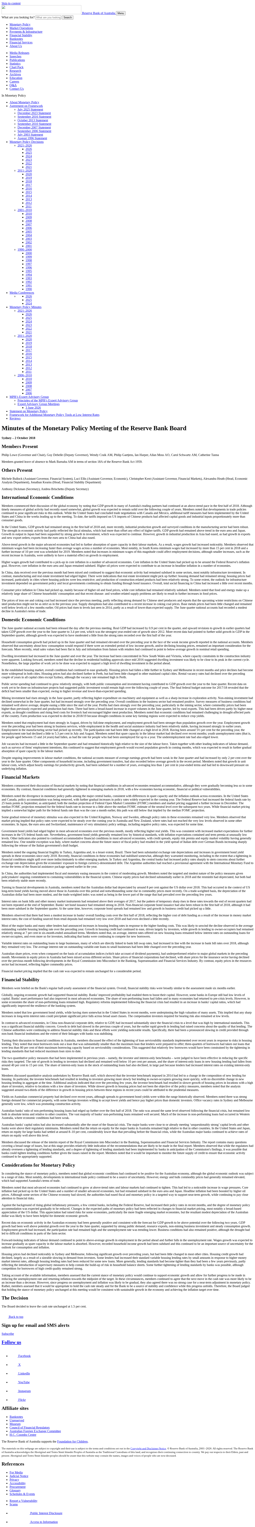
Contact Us (17, 88)
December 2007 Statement (34, 127)
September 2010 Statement (34, 124)
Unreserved (17, 1420)
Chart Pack (17, 67)
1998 (29, 260)
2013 (29, 199)
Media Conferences (22, 292)
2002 (29, 242)
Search (68, 17)
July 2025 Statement (30, 109)
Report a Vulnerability (23, 1500)
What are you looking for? (18, 17)
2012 (29, 203)
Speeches (15, 56)
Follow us (11, 1342)
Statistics (15, 63)
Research (15, 70)
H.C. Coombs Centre (23, 1434)
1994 (29, 274)
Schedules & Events (22, 1494)
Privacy (14, 1479)
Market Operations (21, 28)
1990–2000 (25, 249)
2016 (29, 188)
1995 (29, 271)
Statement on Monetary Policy (29, 411)
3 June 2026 (33, 407)
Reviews (15, 418)
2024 (29, 156)
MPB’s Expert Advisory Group (29, 397)
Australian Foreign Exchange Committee (35, 1431)
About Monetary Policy (24, 102)
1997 (29, 264)
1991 (29, 285)
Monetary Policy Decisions (27, 141)
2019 (29, 177)
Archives (15, 74)
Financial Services (21, 42)
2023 (29, 159)
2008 (29, 221)
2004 (29, 235)
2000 (29, 253)
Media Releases (19, 52)
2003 (29, 238)
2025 (29, 152)
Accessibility (18, 1483)
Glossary (15, 1490)
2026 (29, 149)
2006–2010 (25, 375)
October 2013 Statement (33, 120)
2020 (29, 174)
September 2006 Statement (34, 131)
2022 (29, 163)
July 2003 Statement (30, 134)
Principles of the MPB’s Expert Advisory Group (48, 400)
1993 (29, 278)
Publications (17, 60)
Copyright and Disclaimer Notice (148, 1448)
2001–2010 (25, 210)
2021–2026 (25, 145)
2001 (29, 246)
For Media (16, 1472)
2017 (29, 185)
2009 (29, 217)
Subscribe (8, 1333)
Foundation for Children (72, 1441)
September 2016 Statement (34, 116)
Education (16, 78)
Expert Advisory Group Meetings (39, 404)
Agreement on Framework (26, 106)
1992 (29, 282)
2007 (29, 224)
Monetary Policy (20, 24)
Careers (14, 81)
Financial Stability (21, 35)
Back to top (15, 1316)
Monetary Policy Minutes (25, 307)
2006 (29, 228)
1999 (29, 256)
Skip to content (11, 3)
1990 (29, 289)
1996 (29, 267)
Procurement (18, 1486)
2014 (29, 195)
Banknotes (16, 39)
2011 (29, 206)
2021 (29, 167)
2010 (29, 213)
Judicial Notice (19, 1476)
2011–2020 (25, 170)
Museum (15, 1424)
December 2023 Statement (34, 113)
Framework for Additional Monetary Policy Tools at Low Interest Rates (54, 414)
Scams (14, 1504)
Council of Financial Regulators (30, 1427)
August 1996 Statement (32, 138)
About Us (16, 46)
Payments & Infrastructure (26, 31)
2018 (29, 181)
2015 (29, 192)
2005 (29, 231)
